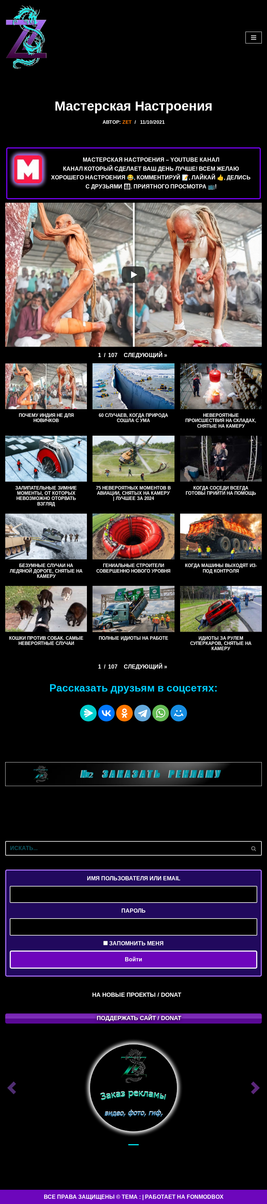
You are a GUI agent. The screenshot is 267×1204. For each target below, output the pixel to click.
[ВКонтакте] (106, 713)
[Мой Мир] (178, 713)
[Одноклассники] (124, 713)
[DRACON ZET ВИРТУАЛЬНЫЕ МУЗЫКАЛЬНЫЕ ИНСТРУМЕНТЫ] (26, 37)
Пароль (133, 911)
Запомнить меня (136, 943)
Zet (127, 122)
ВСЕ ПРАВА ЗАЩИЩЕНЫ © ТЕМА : (92, 1197)
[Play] (133, 274)
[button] (145, 355)
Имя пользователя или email (133, 878)
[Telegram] (142, 713)
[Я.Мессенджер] (88, 713)
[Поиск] (254, 848)
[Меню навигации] (253, 37)
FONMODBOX (205, 1197)
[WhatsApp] (160, 713)
